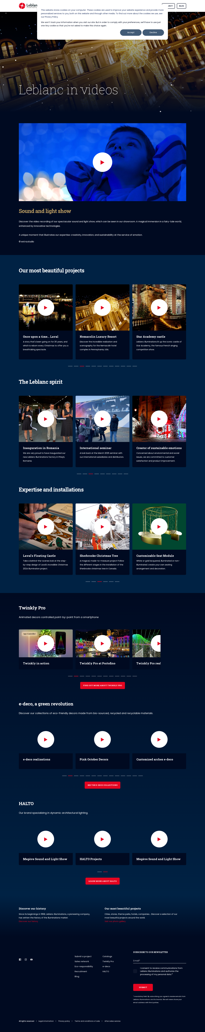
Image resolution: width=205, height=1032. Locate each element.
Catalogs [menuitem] (107, 956)
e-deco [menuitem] (106, 966)
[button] (102, 162)
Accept (130, 32)
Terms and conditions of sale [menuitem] (87, 1021)
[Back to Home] (29, 6)
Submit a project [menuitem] (83, 956)
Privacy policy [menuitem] (64, 1021)
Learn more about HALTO (102, 881)
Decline (153, 32)
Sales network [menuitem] (82, 961)
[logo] (33, 955)
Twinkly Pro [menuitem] (108, 961)
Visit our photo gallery (115, 921)
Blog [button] (181, 6)
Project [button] (168, 6)
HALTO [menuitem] (105, 971)
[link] (46, 321)
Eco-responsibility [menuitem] (84, 966)
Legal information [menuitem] (46, 1021)
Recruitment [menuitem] (81, 971)
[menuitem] (86, 952)
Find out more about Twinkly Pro (102, 685)
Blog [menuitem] (77, 976)
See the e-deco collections (102, 785)
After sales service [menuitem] (112, 1021)
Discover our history (28, 921)
